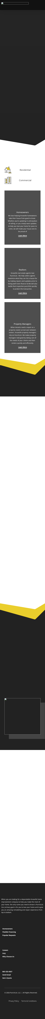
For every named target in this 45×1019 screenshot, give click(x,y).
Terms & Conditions (28, 1001)
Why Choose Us (8, 956)
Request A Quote (15, 77)
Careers (5, 950)
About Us (11, 678)
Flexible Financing (9, 932)
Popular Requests (9, 935)
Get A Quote (7, 978)
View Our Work (18, 112)
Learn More (22, 236)
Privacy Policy (14, 1001)
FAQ (4, 953)
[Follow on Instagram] (22, 1008)
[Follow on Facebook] (17, 1008)
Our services (13, 69)
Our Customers (18, 124)
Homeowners (7, 929)
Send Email (6, 975)
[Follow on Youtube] (28, 1008)
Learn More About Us (17, 776)
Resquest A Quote (16, 687)
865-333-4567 (7, 972)
